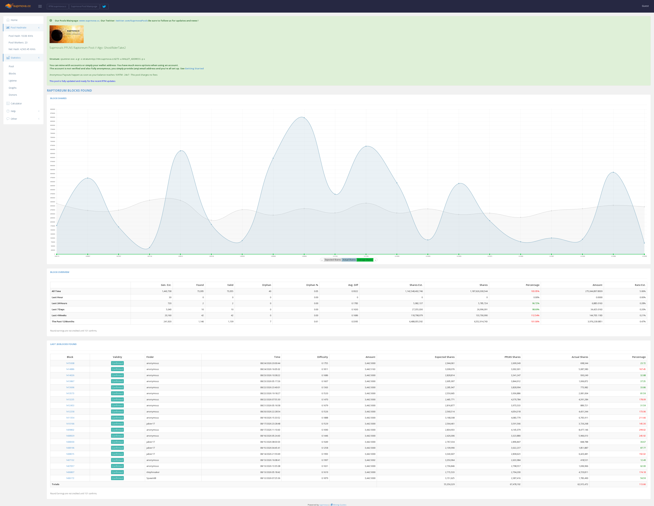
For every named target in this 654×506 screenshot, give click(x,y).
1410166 (70, 423)
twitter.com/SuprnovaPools (132, 20)
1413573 (70, 393)
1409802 (70, 429)
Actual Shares (349, 259)
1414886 (70, 369)
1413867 (70, 381)
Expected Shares (333, 259)
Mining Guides (339, 504)
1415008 (70, 363)
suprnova (323, 504)
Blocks (12, 73)
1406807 (70, 472)
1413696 (70, 387)
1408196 (70, 447)
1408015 (70, 453)
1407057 (70, 466)
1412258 (70, 411)
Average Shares (364, 259)
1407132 (70, 460)
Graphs (13, 87)
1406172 (70, 478)
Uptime (13, 80)
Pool (11, 66)
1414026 (70, 375)
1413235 (70, 399)
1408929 (70, 435)
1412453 (70, 405)
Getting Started (194, 68)
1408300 (70, 441)
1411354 (70, 417)
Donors (13, 94)
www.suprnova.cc (89, 20)
